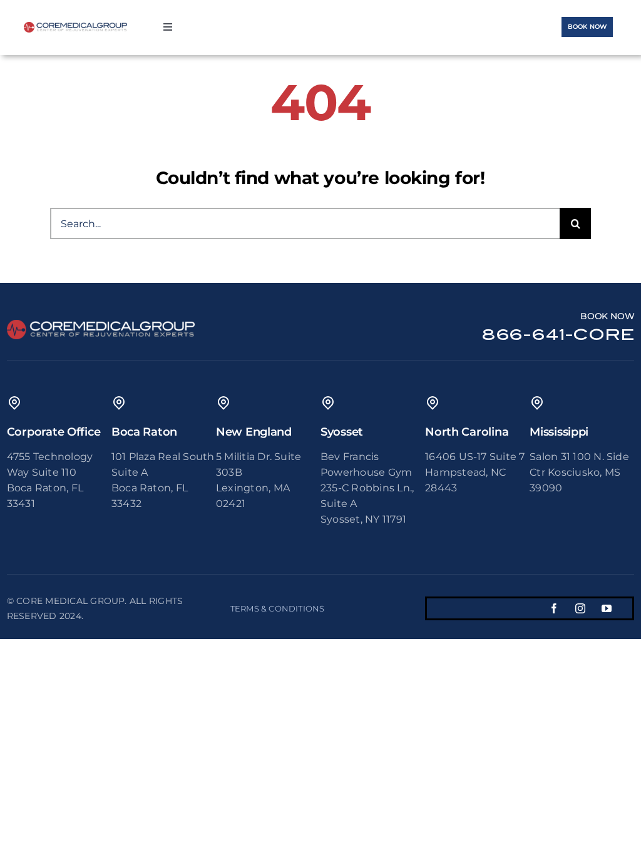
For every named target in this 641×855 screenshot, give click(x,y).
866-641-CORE (558, 334)
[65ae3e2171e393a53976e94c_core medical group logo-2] (75, 27)
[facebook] (554, 608)
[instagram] (580, 608)
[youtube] (607, 608)
